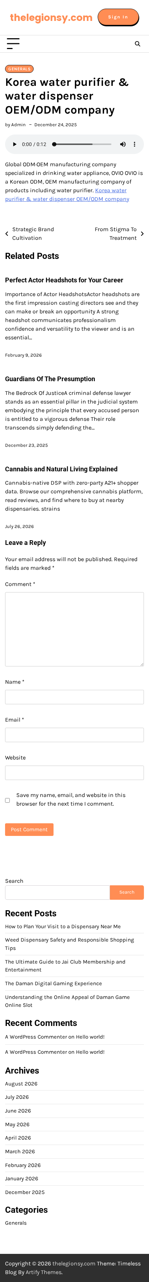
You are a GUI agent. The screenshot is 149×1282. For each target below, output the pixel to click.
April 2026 (18, 1138)
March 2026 (20, 1151)
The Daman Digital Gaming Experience (53, 983)
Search (14, 880)
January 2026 (21, 1178)
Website (15, 757)
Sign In (118, 16)
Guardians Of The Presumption (50, 379)
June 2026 (18, 1110)
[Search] (137, 44)
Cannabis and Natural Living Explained (61, 469)
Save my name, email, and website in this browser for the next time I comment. (70, 799)
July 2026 (17, 1097)
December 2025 (25, 1192)
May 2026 (17, 1124)
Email (14, 719)
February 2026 (23, 1165)
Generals (19, 68)
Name (15, 681)
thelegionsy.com (51, 17)
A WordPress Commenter (36, 1052)
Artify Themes (43, 1272)
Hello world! (90, 1037)
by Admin (15, 124)
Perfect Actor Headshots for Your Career (64, 280)
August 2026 (21, 1083)
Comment (20, 584)
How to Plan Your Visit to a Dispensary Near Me (63, 926)
